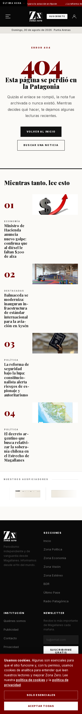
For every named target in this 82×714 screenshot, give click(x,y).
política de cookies (30, 680)
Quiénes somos (15, 621)
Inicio (47, 541)
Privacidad (11, 647)
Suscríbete (57, 16)
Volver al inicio (41, 131)
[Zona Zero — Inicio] (35, 16)
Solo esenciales (41, 695)
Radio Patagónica (56, 601)
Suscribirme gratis (61, 651)
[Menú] (8, 16)
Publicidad (11, 629)
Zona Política (53, 549)
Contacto (10, 638)
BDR (46, 584)
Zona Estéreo (53, 575)
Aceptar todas (41, 706)
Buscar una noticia (40, 145)
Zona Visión (52, 566)
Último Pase (52, 592)
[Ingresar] (74, 16)
